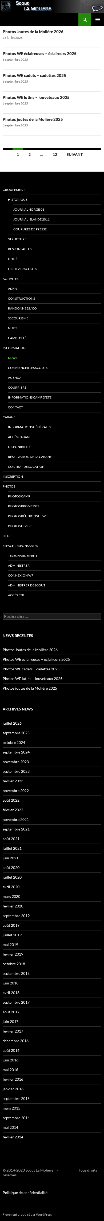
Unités (13, 259)
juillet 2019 (12, 935)
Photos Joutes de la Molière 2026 (33, 31)
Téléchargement (22, 556)
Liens (7, 536)
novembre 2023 (16, 761)
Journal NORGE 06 (28, 209)
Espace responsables (20, 546)
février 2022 (13, 809)
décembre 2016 (16, 1040)
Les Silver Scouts (22, 269)
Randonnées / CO (22, 308)
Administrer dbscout (26, 585)
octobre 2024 (14, 742)
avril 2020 (11, 886)
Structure (17, 239)
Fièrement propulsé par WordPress (27, 1214)
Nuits (12, 328)
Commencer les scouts (27, 368)
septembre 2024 (16, 752)
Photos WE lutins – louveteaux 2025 (36, 97)
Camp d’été (17, 338)
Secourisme (18, 318)
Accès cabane (19, 437)
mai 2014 (10, 1127)
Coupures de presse (30, 229)
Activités (10, 279)
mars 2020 (11, 896)
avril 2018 (11, 992)
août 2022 (11, 800)
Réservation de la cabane (30, 457)
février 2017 (13, 1031)
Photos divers (20, 526)
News (13, 358)
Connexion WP (20, 575)
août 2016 (11, 1050)
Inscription (13, 476)
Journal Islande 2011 (31, 219)
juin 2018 (10, 983)
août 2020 (11, 867)
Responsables (19, 249)
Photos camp (19, 496)
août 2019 (11, 925)
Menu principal (97, 19)
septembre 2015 (16, 1098)
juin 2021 (10, 858)
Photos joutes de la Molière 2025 (33, 119)
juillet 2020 (12, 877)
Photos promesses (23, 506)
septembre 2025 (16, 733)
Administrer (19, 565)
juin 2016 (10, 1060)
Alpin (12, 289)
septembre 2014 (16, 1117)
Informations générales (29, 427)
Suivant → (77, 154)
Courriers (17, 387)
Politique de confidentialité (25, 1192)
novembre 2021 (16, 819)
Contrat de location (26, 467)
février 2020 (13, 906)
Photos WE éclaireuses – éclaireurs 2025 (40, 53)
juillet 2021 (12, 848)
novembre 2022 (16, 790)
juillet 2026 (12, 723)
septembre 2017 (16, 1002)
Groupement (14, 190)
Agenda (14, 378)
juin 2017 (10, 1021)
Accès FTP (16, 595)
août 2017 (11, 1012)
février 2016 (13, 1079)
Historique (17, 200)
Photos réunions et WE (27, 516)
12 (55, 154)
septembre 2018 (16, 973)
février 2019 (13, 954)
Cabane (9, 417)
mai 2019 (10, 944)
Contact (15, 407)
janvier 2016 (13, 1089)
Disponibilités (20, 447)
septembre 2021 (16, 829)
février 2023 (13, 781)
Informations (15, 348)
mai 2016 (10, 1069)
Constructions (21, 298)
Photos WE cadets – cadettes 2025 (34, 75)
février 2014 (13, 1137)
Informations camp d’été (29, 397)
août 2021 (11, 838)
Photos (9, 486)
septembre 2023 (16, 771)
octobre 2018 (14, 963)
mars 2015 (11, 1108)
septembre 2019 (16, 915)
